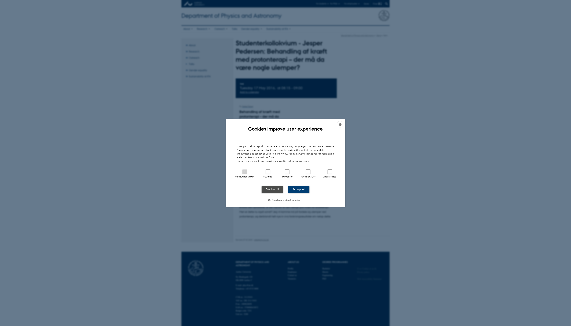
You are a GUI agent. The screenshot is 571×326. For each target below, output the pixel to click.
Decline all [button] (272, 189)
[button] (285, 200)
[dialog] (285, 163)
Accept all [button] (298, 189)
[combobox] (340, 124)
